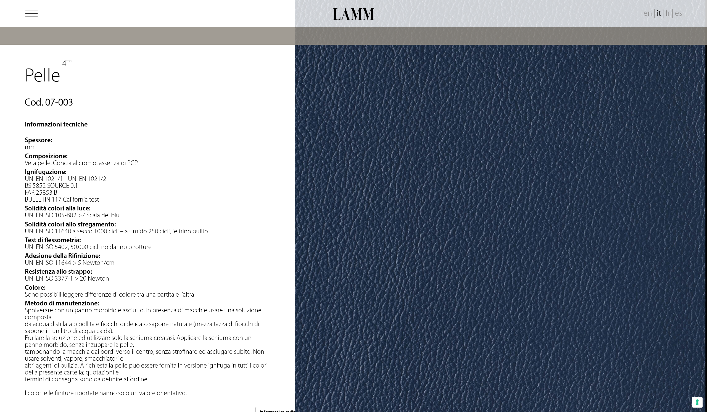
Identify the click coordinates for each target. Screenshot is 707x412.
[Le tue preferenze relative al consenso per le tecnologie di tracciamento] (697, 402)
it (659, 13)
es (678, 13)
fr (668, 13)
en (647, 13)
